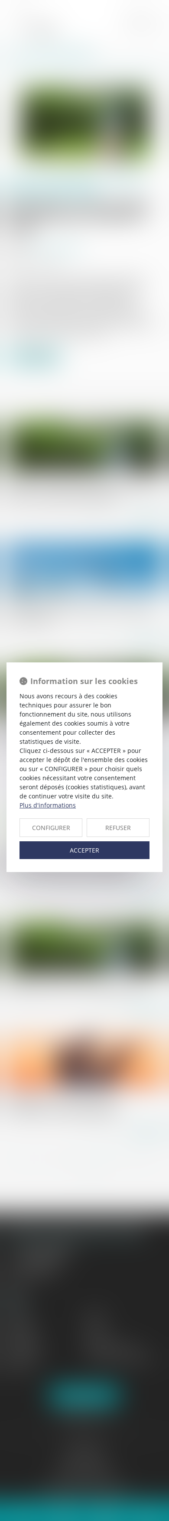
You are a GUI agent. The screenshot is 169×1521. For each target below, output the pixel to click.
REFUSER (118, 828)
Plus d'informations (48, 805)
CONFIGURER (51, 828)
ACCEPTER (84, 850)
